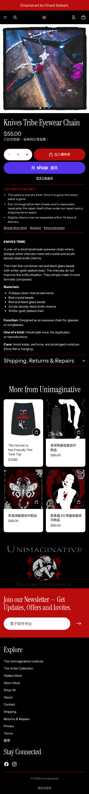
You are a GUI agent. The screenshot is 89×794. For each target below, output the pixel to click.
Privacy (9, 726)
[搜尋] (15, 17)
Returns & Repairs (17, 719)
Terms (8, 733)
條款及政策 (44, 788)
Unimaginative (49, 778)
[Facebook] (6, 764)
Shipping (35, 227)
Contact (9, 705)
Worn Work (12, 683)
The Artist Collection (18, 669)
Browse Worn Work (15, 227)
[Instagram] (14, 764)
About (8, 697)
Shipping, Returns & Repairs (39, 360)
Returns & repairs (54, 227)
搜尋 (7, 740)
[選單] (5, 17)
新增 (82, 432)
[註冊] (78, 623)
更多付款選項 (44, 178)
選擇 (40, 432)
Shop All (10, 690)
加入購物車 (62, 154)
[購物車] (84, 17)
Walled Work (13, 676)
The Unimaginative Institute (23, 661)
